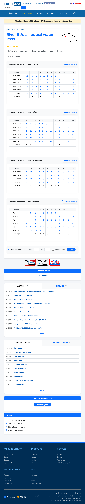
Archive (59, 454)
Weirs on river (14, 57)
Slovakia (33, 460)
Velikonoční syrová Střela (23, 312)
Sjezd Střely (18, 377)
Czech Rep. (15, 29)
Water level (64, 13)
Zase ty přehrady (20, 368)
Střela (22, 29)
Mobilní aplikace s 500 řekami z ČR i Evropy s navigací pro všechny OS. (43, 21)
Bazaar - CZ (8, 481)
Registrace (28, 3)
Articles (40, 13)
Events (33, 478)
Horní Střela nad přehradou (23, 296)
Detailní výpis (60, 250)
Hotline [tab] (61, 286)
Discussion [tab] (23, 343)
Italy (32, 463)
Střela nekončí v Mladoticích (24, 308)
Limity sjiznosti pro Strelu (23, 352)
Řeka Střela (18, 348)
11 (51, 230)
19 (31, 220)
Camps (6, 460)
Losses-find (8, 484)
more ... (42, 333)
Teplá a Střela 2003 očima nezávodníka (28, 328)
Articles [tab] (23, 286)
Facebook (11, 497)
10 (73, 134)
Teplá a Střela (19, 385)
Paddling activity (11, 13)
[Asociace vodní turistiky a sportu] (55, 260)
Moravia (33, 457)
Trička (72, 493)
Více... (75, 13)
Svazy (33, 481)
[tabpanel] (42, 313)
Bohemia (34, 454)
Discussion (51, 13)
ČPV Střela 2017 (19, 356)
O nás (79, 493)
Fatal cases (61, 460)
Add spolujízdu (42, 405)
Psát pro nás (64, 493)
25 (31, 182)
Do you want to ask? (17, 420)
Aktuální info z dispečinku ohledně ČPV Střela (30, 320)
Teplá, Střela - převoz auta (23, 380)
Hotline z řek (8, 454)
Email (55, 493)
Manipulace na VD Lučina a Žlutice (26, 324)
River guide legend (15, 430)
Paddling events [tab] (61, 343)
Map (51, 51)
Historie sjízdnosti (63, 463)
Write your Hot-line (16, 423)
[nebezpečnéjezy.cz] (30, 260)
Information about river (18, 51)
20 (31, 131)
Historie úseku (69, 64)
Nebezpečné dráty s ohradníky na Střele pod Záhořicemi (34, 291)
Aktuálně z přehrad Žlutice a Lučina (26, 316)
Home (8, 29)
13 (32, 90)
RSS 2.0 (23, 497)
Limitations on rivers (16, 427)
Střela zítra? (18, 360)
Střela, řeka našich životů (23, 300)
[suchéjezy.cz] (42, 260)
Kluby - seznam (36, 484)
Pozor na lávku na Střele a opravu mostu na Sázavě (32, 304)
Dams (6, 457)
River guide (27, 13)
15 (31, 172)
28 (31, 141)
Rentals (6, 475)
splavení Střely (19, 372)
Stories (59, 457)
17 (31, 138)
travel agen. (8, 478)
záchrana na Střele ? (21, 364)
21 (32, 93)
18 (27, 83)
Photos (60, 51)
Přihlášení (39, 3)
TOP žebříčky (43, 276)
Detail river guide (39, 51)
